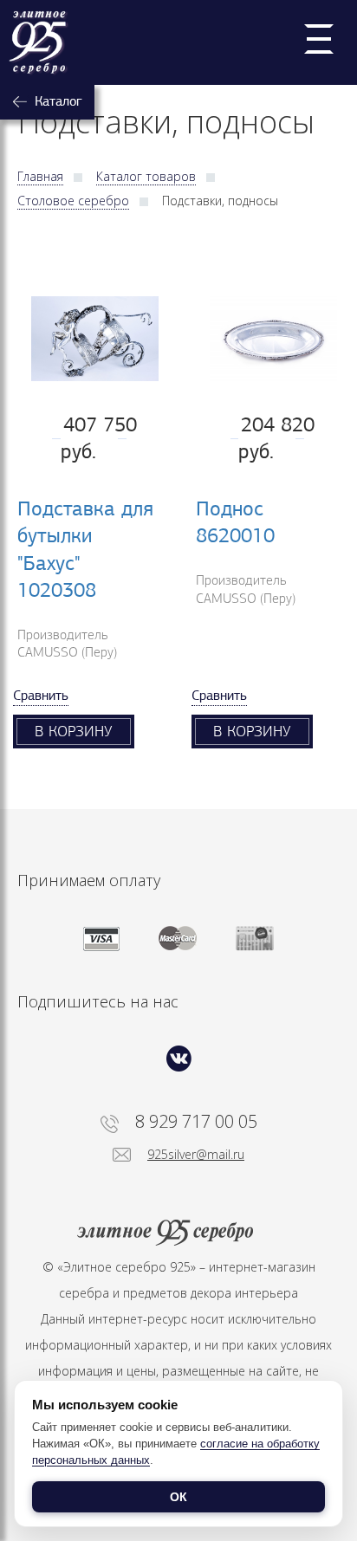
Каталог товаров (146, 176)
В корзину (74, 731)
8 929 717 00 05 (196, 1121)
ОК (178, 1497)
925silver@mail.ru (195, 1154)
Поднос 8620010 (235, 521)
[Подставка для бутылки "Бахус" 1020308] (89, 338)
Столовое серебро (73, 200)
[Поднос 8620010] (268, 338)
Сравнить (40, 695)
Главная (40, 176)
